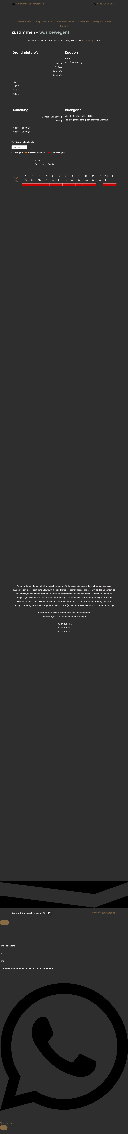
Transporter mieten (102, 21)
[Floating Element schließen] (4, 922)
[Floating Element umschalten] (3, 1127)
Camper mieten (24, 21)
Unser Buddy (87, 40)
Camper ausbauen (65, 21)
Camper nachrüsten (44, 21)
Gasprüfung (83, 21)
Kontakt (64, 26)
